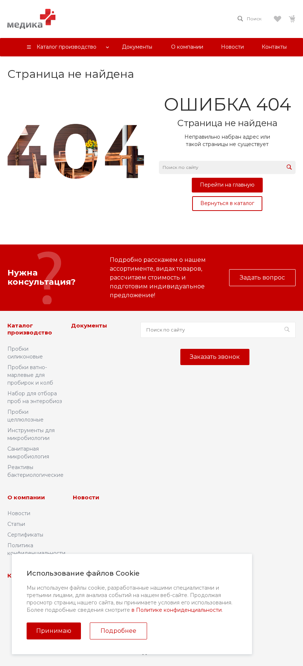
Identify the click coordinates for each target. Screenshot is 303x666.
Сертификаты (25, 534)
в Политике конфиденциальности (177, 610)
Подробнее (118, 630)
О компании (26, 497)
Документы (89, 325)
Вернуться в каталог (227, 203)
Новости (18, 513)
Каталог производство (29, 329)
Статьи (16, 524)
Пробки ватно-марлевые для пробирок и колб (30, 375)
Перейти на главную (227, 184)
